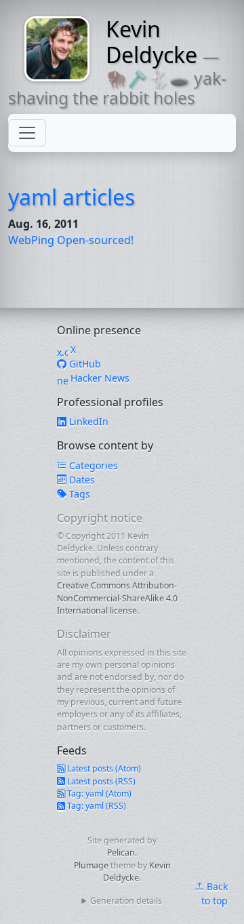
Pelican (121, 852)
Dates (80, 479)
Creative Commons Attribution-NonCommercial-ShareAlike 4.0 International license (117, 598)
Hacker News (98, 377)
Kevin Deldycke (151, 41)
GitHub (83, 363)
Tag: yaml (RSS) (95, 805)
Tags (78, 493)
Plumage (91, 865)
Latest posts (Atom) (103, 768)
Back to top (214, 893)
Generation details (126, 900)
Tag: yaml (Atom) (98, 793)
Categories (92, 465)
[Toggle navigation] (27, 132)
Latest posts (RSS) (100, 781)
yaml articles (71, 197)
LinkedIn (87, 421)
